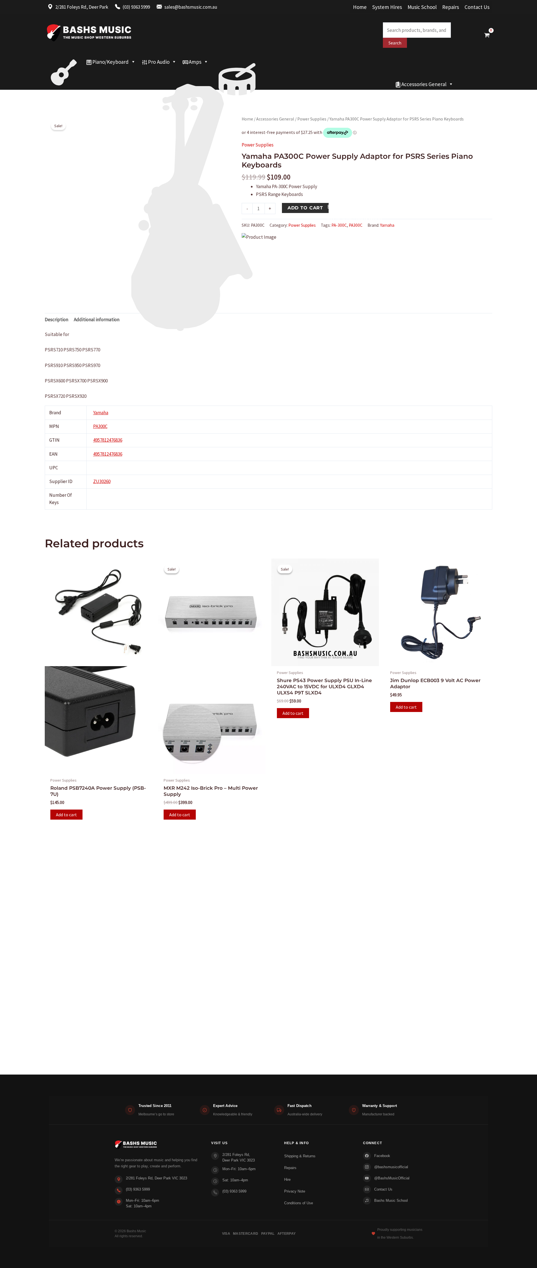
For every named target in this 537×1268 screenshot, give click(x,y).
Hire (287, 1179)
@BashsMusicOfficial (391, 1178)
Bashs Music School (391, 1200)
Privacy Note (294, 1191)
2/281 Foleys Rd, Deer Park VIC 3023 (156, 1178)
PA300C (355, 225)
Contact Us (477, 7)
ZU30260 (101, 481)
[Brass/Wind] (203, 73)
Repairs (450, 7)
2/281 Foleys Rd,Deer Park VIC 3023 (238, 1157)
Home (360, 7)
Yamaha (387, 225)
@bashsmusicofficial (391, 1167)
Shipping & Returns (299, 1156)
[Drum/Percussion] (237, 61)
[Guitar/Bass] (64, 61)
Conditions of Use (298, 1203)
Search (394, 43)
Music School (422, 7)
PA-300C (339, 225)
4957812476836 (107, 440)
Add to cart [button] (66, 814)
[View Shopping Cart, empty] (487, 35)
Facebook (382, 1156)
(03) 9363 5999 (138, 1189)
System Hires (387, 7)
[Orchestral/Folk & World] (218, 84)
